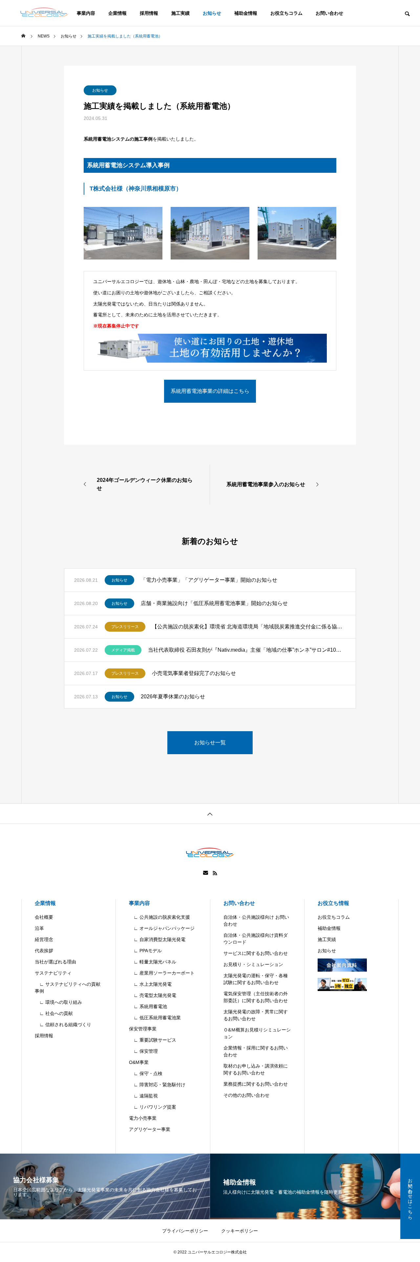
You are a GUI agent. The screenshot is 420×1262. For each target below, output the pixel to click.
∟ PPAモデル (145, 950)
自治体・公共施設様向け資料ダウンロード (255, 939)
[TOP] (210, 813)
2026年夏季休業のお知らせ (173, 696)
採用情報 (149, 13)
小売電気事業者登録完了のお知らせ (194, 673)
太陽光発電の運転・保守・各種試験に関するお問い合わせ (255, 979)
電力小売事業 (143, 1118)
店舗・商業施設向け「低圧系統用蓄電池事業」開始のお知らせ (214, 603)
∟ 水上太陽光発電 (150, 984)
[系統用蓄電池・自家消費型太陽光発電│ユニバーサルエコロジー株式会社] (44, 13)
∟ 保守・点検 (145, 1073)
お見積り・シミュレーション (253, 964)
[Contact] (205, 873)
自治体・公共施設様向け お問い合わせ (256, 920)
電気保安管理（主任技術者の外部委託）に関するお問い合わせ (255, 997)
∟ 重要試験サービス (152, 1040)
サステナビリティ (53, 973)
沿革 (39, 928)
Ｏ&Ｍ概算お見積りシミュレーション (257, 1033)
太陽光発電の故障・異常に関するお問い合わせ (255, 1015)
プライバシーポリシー (185, 1230)
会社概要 (44, 917)
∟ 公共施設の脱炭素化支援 (159, 917)
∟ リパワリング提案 (152, 1107)
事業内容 (139, 903)
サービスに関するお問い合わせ (255, 953)
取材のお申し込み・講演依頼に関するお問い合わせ (255, 1069)
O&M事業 (139, 1062)
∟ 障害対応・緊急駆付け (157, 1084)
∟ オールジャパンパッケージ (162, 928)
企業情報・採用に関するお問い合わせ (255, 1051)
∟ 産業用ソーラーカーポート (162, 973)
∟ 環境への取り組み (58, 1002)
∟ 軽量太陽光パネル (152, 961)
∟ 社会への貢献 (54, 1013)
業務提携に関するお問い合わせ (255, 1084)
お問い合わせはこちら (410, 1196)
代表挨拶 (44, 950)
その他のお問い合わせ (246, 1095)
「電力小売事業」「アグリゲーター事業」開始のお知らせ (209, 580)
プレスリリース (125, 626)
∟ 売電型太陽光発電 (152, 995)
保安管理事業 (143, 1028)
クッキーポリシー (239, 1230)
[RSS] (215, 873)
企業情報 (117, 13)
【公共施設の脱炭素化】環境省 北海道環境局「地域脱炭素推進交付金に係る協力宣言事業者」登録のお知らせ (249, 626)
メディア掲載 (123, 650)
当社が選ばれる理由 (55, 961)
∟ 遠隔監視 (143, 1095)
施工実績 (180, 13)
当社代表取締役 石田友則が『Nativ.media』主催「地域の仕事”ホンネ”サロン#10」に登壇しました (247, 650)
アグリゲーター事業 (149, 1129)
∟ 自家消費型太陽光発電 (157, 939)
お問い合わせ (329, 13)
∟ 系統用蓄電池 (148, 1006)
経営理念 (44, 939)
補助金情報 (245, 13)
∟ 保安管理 (143, 1051)
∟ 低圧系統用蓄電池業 (155, 1017)
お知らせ (212, 13)
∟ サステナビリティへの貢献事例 (67, 987)
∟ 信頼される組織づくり (63, 1024)
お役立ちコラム (286, 13)
